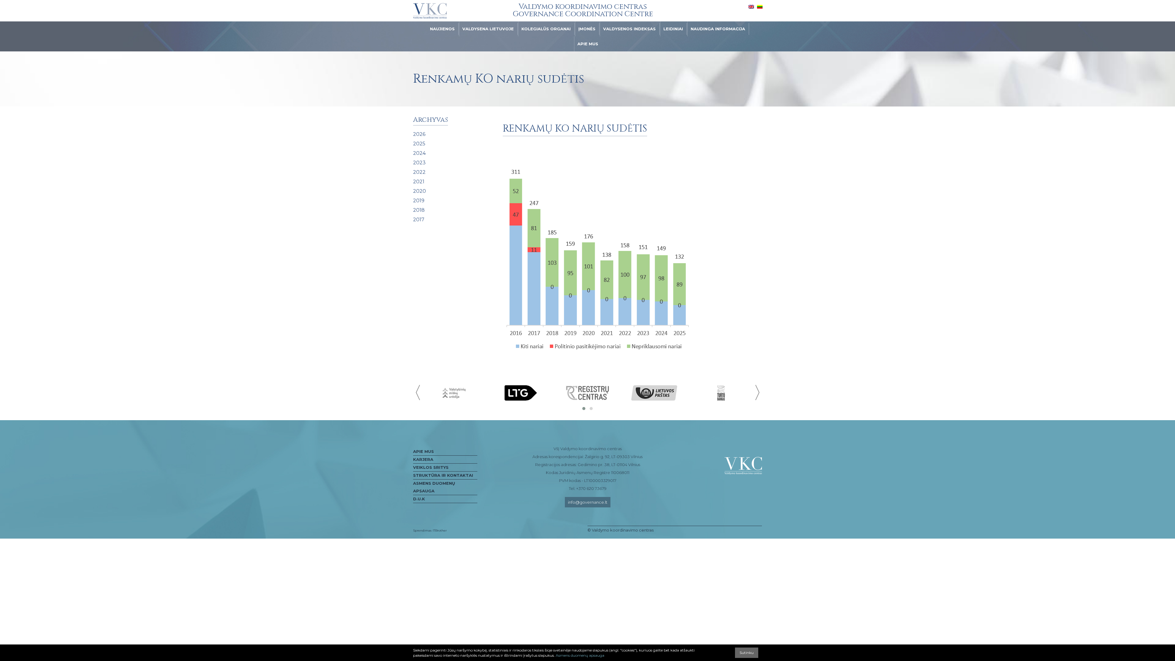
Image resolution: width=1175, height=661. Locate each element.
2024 (419, 153)
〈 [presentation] (418, 392)
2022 (419, 172)
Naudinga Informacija (718, 28)
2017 (418, 219)
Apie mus (587, 43)
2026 (419, 134)
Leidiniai (673, 28)
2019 (418, 201)
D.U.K (419, 498)
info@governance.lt (587, 502)
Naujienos (442, 28)
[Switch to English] (751, 6)
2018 (419, 210)
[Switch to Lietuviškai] (759, 6)
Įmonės (586, 28)
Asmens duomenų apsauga (434, 487)
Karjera (423, 459)
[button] (584, 408)
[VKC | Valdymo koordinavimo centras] (430, 11)
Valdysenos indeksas (629, 28)
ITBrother (440, 530)
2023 (419, 163)
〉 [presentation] (756, 392)
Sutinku (747, 652)
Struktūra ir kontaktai (443, 475)
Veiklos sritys (431, 467)
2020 (419, 191)
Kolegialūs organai (546, 28)
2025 (419, 144)
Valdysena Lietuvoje (488, 28)
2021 (418, 182)
